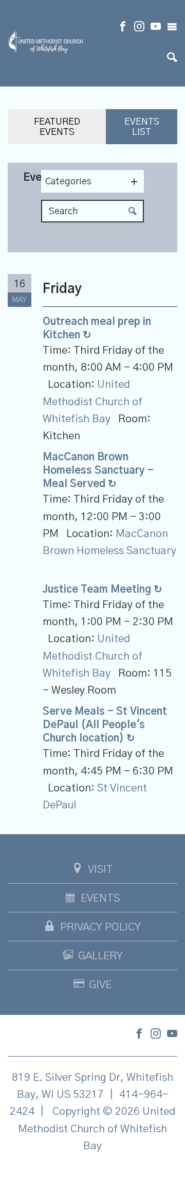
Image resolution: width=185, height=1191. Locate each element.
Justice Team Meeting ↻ (102, 589)
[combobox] (92, 181)
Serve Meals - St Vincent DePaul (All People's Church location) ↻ (105, 725)
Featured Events (57, 127)
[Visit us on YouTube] (156, 27)
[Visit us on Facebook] (123, 27)
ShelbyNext (93, 1172)
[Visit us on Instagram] (139, 27)
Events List (141, 127)
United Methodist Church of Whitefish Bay (92, 401)
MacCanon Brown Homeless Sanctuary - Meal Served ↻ (98, 470)
